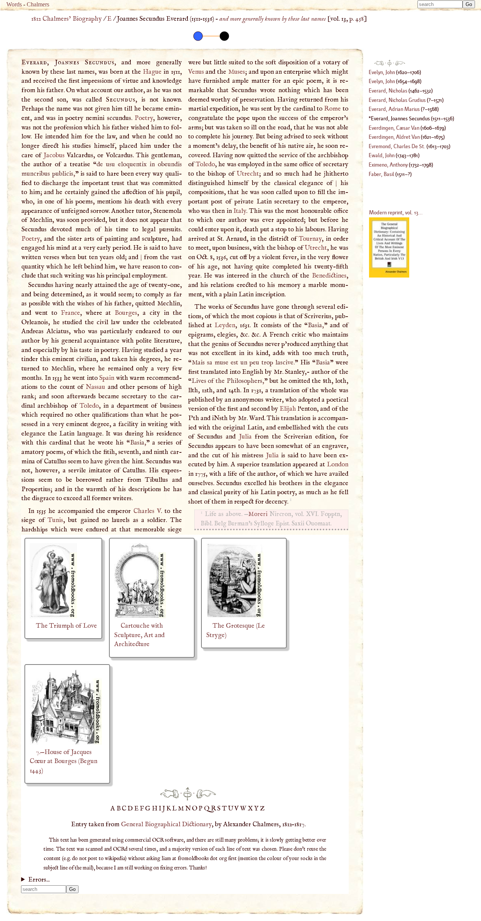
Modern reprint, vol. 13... (396, 212)
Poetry (144, 118)
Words (14, 4)
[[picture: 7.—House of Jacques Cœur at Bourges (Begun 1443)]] (66, 743)
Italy (239, 211)
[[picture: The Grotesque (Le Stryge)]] (234, 616)
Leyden (225, 325)
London (337, 464)
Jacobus (54, 155)
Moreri (258, 514)
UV (234, 808)
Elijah (288, 409)
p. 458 (356, 19)
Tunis (55, 520)
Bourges (126, 313)
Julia (245, 436)
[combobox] (440, 4)
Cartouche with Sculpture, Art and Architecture (139, 635)
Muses (236, 72)
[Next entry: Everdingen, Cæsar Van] (206, 793)
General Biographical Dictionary (166, 824)
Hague (152, 72)
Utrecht (248, 174)
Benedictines (329, 276)
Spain (106, 378)
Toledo (89, 406)
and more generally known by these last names (272, 19)
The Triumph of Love (66, 626)
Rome (332, 109)
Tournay (310, 239)
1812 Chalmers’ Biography (66, 19)
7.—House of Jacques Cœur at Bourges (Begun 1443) (63, 761)
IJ (162, 808)
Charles (147, 511)
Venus (196, 72)
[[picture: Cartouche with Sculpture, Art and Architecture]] (140, 616)
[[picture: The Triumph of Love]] (53, 616)
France (70, 313)
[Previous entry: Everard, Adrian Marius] (169, 793)
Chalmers (38, 4)
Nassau (95, 387)
